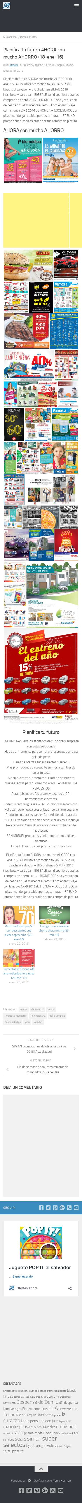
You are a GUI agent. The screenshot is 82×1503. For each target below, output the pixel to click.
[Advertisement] (41, 21)
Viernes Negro (62, 1446)
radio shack (67, 1433)
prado (16, 1432)
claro (44, 1396)
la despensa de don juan (40, 1421)
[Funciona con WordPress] (29, 1480)
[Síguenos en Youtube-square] (76, 1207)
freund (50, 1009)
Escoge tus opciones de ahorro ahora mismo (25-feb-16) (54, 930)
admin (13, 65)
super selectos (13, 1022)
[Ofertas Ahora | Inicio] (8, 5)
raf (76, 1433)
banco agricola (31, 1390)
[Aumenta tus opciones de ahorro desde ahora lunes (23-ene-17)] (19, 958)
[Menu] (76, 5)
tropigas (39, 1445)
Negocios (10, 37)
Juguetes (56, 1415)
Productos (28, 37)
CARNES (25, 1396)
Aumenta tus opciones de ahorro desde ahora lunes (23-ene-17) (18, 973)
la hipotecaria (38, 1015)
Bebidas (62, 1390)
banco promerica (49, 1390)
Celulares (35, 1396)
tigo (29, 1445)
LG (69, 1421)
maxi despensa (16, 1426)
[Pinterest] (55, 1207)
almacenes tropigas (13, 1390)
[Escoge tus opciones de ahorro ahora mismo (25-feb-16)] (54, 915)
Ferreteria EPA (68, 1409)
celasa (23, 1009)
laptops (63, 1421)
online (6, 1433)
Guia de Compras (26, 1415)
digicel (18, 1409)
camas (17, 1396)
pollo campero (57, 1015)
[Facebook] (41, 1207)
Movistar (36, 1427)
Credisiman (65, 1396)
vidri (27, 1022)
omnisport (66, 1426)
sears (20, 1439)
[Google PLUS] (62, 1207)
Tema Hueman (62, 1480)
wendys (38, 1022)
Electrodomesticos (35, 1409)
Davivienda (9, 1402)
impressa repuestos (16, 1015)
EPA (53, 1408)
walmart (13, 1451)
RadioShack (51, 1433)
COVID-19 (54, 1396)
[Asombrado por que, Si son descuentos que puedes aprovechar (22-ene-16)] (19, 915)
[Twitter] (48, 1207)
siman (34, 1438)
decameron (37, 1009)
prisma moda (33, 1433)
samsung (8, 1439)
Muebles (49, 1427)
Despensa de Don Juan (39, 1402)
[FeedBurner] (69, 1207)
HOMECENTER (44, 1415)
